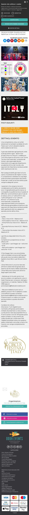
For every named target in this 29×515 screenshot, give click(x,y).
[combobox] (25, 2)
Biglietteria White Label (8, 490)
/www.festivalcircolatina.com (15, 422)
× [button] (27, 2)
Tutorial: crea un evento (8, 480)
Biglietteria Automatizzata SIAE (10, 470)
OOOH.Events (16, 441)
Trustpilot (15, 512)
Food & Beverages (7, 459)
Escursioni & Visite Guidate (9, 456)
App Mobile (5, 481)
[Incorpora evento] (22, 40)
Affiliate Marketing (7, 488)
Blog (3, 471)
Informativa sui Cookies (8, 476)
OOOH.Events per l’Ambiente (10, 491)
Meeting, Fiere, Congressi (9, 461)
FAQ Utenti (5, 485)
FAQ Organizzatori (7, 486)
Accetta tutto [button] (14, 20)
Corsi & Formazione (7, 454)
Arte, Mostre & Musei (7, 452)
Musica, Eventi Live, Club (8, 462)
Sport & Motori (6, 466)
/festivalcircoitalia (12, 414)
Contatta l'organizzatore (14, 406)
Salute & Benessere (7, 464)
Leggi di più (19, 9)
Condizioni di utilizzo (7, 478)
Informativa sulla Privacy (8, 475)
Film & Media (5, 457)
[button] (14, 28)
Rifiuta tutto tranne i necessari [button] (14, 24)
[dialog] (14, 15)
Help (3, 483)
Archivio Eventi (6, 473)
